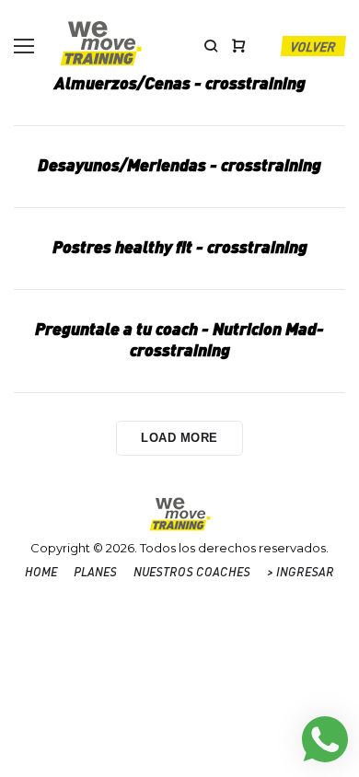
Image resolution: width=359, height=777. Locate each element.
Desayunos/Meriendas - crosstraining (179, 164)
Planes (95, 571)
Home (41, 571)
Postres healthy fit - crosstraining (179, 246)
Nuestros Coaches (191, 571)
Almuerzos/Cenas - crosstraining (180, 82)
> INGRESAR (300, 571)
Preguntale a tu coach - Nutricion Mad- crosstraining (179, 339)
